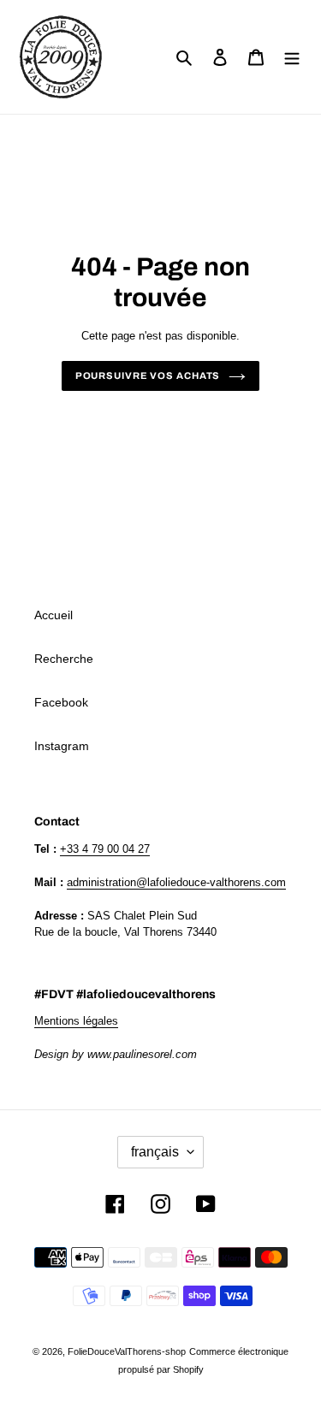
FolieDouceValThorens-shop (127, 1351)
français (155, 1151)
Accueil (53, 615)
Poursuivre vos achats (148, 375)
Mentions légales (76, 1020)
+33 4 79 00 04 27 (105, 849)
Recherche (63, 658)
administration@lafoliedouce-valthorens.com (176, 882)
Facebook (61, 702)
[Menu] (292, 56)
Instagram (61, 746)
